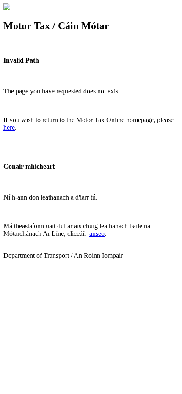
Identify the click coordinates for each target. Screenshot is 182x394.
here (9, 127)
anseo (97, 233)
